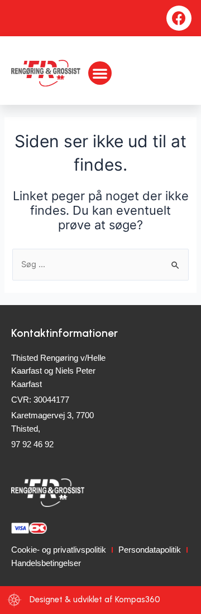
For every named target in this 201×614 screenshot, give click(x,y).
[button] (100, 73)
